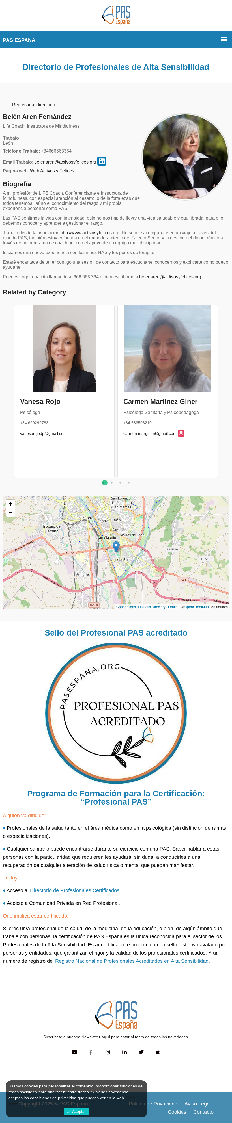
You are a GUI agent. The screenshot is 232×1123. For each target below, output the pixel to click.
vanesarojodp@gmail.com (43, 433)
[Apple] (157, 1052)
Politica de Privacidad (153, 1104)
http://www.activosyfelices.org (90, 232)
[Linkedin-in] (124, 1052)
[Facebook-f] (91, 1052)
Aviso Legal (197, 1104)
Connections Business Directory (141, 606)
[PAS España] (116, 15)
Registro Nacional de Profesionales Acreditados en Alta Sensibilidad (132, 961)
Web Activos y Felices (52, 170)
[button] (116, 547)
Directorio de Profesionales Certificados (74, 890)
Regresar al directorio (33, 104)
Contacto (203, 1112)
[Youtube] (74, 1052)
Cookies (177, 1112)
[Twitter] (141, 1052)
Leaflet (173, 606)
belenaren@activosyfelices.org (65, 162)
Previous (7, 395)
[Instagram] (107, 1052)
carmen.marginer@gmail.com (150, 433)
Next (225, 395)
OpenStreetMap (196, 606)
